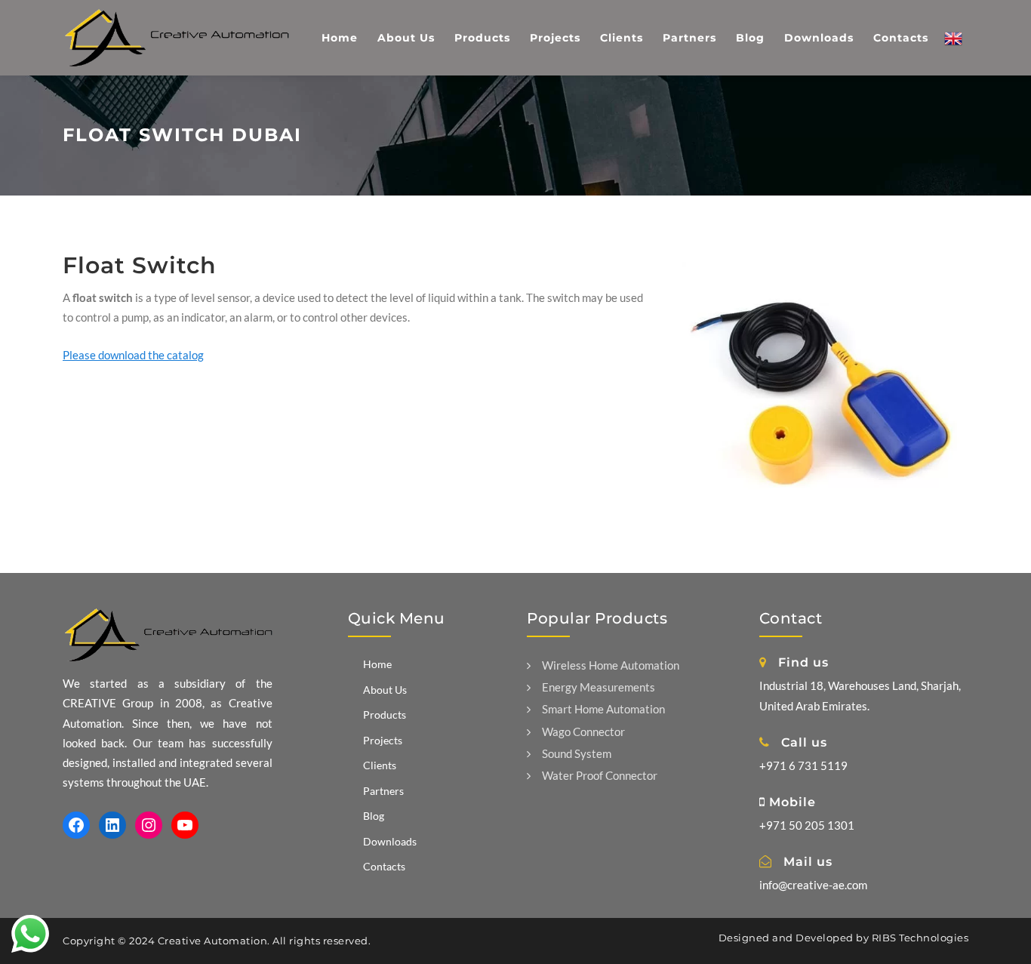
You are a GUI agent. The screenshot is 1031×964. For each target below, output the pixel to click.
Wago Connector (583, 731)
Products (384, 714)
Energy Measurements (598, 687)
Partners (383, 790)
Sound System (576, 753)
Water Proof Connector (599, 775)
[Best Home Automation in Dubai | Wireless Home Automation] (176, 31)
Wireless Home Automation (610, 665)
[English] (953, 37)
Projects (382, 740)
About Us (385, 689)
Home (377, 664)
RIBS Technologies (920, 938)
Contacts (384, 866)
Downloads (390, 841)
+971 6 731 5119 (803, 765)
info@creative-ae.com (813, 885)
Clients (379, 765)
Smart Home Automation (603, 709)
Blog (373, 815)
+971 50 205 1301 (806, 825)
